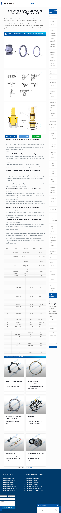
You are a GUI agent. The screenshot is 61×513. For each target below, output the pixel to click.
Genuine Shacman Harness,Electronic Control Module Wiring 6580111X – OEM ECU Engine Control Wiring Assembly (35, 421)
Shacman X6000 (52, 266)
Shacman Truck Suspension (52, 71)
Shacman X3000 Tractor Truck (53, 164)
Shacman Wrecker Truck (53, 236)
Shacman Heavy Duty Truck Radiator (53, 65)
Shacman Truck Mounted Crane (53, 209)
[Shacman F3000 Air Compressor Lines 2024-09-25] (1, 508)
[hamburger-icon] (32, 3)
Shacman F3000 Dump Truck (53, 140)
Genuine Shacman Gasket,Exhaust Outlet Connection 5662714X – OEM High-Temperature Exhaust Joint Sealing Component (35, 383)
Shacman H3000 (52, 280)
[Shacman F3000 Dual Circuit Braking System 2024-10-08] (60, 508)
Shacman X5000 (52, 261)
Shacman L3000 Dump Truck (53, 146)
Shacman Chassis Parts (53, 25)
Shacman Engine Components (53, 115)
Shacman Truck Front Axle (53, 97)
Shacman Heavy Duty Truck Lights (52, 40)
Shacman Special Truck (53, 232)
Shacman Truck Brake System (52, 91)
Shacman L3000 (52, 284)
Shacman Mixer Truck (52, 186)
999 (28, 467)
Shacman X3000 (52, 257)
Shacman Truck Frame (52, 86)
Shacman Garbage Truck (53, 246)
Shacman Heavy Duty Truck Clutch (52, 59)
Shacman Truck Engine (52, 29)
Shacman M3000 (52, 289)
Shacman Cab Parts (52, 20)
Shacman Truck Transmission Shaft (53, 108)
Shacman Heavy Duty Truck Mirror (52, 46)
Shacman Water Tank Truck (52, 192)
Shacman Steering (52, 76)
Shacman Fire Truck (53, 241)
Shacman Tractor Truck (53, 158)
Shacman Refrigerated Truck (52, 203)
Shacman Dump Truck (52, 128)
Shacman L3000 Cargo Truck (54, 226)
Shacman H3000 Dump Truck (54, 152)
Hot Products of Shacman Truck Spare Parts (17, 356)
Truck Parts (51, 16)
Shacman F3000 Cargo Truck (54, 220)
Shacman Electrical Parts (53, 81)
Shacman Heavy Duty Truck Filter (52, 52)
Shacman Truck (52, 124)
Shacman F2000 (52, 270)
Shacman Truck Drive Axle (53, 101)
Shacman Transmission (53, 120)
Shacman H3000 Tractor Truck (53, 180)
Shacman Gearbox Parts (53, 34)
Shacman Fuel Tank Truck (53, 197)
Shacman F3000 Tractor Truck (53, 172)
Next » (31, 467)
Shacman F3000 (52, 275)
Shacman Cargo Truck (52, 214)
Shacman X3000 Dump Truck (54, 133)
